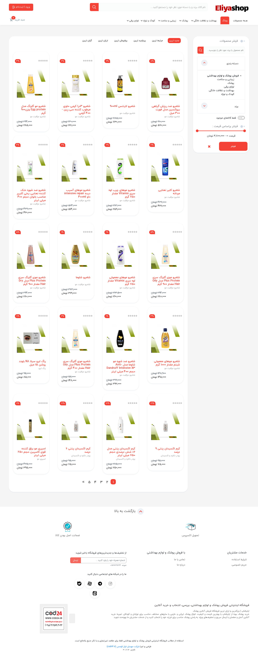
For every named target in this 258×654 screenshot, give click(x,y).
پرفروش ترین (120, 40)
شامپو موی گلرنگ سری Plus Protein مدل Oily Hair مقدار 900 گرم (166, 281)
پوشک (185, 21)
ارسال (75, 560)
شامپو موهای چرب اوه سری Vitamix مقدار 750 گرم (122, 193)
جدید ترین (174, 40)
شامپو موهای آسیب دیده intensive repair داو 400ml (77, 193)
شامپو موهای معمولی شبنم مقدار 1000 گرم (167, 363)
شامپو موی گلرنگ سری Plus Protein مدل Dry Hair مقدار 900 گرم (32, 281)
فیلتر (233, 146)
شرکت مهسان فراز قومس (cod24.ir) (123, 646)
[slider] (197, 130)
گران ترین (87, 40)
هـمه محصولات (240, 21)
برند (236, 106)
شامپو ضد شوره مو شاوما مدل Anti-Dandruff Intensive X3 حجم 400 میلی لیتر (121, 366)
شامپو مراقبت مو (172, 116)
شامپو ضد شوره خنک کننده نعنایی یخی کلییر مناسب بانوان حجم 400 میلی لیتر (31, 195)
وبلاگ (224, 21)
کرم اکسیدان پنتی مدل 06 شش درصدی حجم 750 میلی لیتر (121, 452)
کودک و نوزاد (149, 21)
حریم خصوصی (239, 565)
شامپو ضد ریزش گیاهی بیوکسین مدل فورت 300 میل (166, 110)
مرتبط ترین (157, 40)
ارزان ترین (103, 40)
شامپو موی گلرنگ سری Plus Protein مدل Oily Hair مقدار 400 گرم (76, 365)
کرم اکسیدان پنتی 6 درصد (78, 450)
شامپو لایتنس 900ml (122, 106)
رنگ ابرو (42, 368)
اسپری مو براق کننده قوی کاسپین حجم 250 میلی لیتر (32, 452)
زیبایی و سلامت (168, 21)
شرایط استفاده (239, 559)
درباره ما (181, 565)
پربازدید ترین (140, 40)
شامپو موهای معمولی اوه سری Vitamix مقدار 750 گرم (121, 281)
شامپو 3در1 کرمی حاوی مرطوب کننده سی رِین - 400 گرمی (76, 110)
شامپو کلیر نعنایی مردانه (169, 191)
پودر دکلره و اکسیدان (170, 455)
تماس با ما (179, 559)
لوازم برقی (134, 21)
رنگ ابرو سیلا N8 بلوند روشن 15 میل (32, 363)
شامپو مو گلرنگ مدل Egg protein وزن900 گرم (33, 110)
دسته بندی (232, 63)
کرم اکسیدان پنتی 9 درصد (167, 450)
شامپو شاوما (83, 277)
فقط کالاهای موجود (226, 118)
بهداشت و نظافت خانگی (205, 21)
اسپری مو (41, 459)
